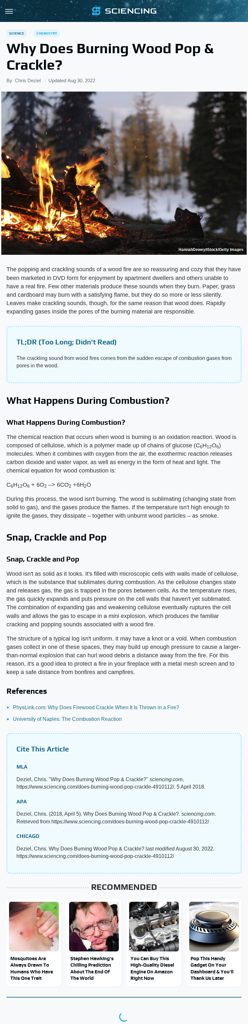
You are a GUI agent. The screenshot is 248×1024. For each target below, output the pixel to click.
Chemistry (46, 33)
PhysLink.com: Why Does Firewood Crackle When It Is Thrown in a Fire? (96, 707)
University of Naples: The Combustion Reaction (67, 719)
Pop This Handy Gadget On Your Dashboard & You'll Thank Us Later (212, 968)
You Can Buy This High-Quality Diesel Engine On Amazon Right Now (152, 968)
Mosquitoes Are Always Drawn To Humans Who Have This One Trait (31, 968)
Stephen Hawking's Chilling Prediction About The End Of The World (92, 968)
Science (16, 33)
